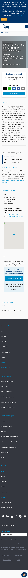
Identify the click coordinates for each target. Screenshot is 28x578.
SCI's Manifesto (5, 352)
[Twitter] (3, 517)
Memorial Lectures (6, 426)
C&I (2, 331)
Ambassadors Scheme (7, 381)
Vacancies (4, 492)
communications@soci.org (15, 216)
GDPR (18, 560)
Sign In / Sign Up (6, 502)
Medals (3, 421)
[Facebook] (16, 516)
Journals (3, 336)
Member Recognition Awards (9, 436)
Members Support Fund (8, 407)
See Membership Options (14, 278)
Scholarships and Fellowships (9, 442)
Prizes (2, 457)
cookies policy (18, 15)
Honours (3, 431)
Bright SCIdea (5, 386)
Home (2, 32)
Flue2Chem (4, 347)
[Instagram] (12, 516)
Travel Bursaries (5, 452)
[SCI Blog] (20, 516)
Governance (4, 481)
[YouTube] (25, 516)
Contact (12, 525)
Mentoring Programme (7, 397)
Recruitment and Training (8, 402)
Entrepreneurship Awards (8, 447)
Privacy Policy (7, 560)
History (3, 476)
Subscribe (5, 525)
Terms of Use (18, 555)
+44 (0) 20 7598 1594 (12, 214)
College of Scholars (6, 391)
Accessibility (5, 555)
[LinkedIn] (7, 516)
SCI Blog (3, 341)
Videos (3, 357)
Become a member (6, 507)
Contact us (4, 487)
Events (7, 32)
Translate (13, 539)
